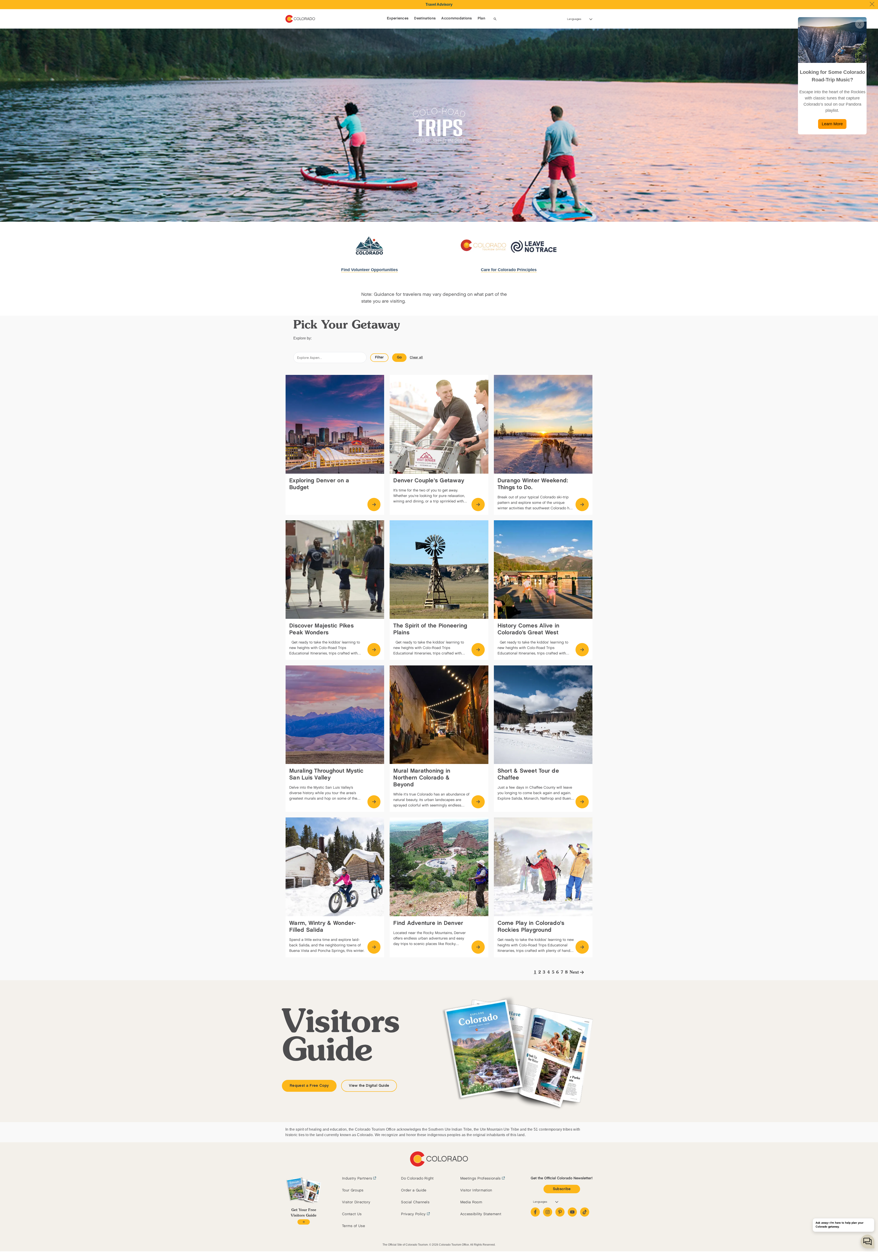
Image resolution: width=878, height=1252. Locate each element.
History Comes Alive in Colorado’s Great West (528, 629)
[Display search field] (495, 19)
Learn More (832, 124)
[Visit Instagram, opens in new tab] (547, 1212)
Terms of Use (353, 1226)
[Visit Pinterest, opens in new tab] (560, 1212)
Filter (379, 357)
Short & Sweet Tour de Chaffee (528, 774)
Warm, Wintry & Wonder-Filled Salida (322, 927)
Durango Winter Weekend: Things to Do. (533, 484)
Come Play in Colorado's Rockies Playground (531, 927)
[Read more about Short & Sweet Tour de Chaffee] (582, 802)
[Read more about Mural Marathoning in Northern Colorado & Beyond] (478, 802)
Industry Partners (357, 1178)
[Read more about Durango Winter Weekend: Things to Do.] (582, 504)
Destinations (425, 18)
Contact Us (351, 1214)
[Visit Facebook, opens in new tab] (535, 1212)
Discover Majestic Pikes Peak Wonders (321, 629)
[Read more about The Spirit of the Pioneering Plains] (478, 649)
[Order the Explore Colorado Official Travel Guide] (303, 1222)
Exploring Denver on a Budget (319, 484)
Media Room (471, 1202)
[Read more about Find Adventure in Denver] (478, 947)
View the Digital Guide (369, 1085)
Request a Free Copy (309, 1085)
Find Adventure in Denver (428, 923)
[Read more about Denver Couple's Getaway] (478, 504)
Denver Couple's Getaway (428, 480)
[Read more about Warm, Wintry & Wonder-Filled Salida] (374, 947)
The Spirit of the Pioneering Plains (430, 629)
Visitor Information (476, 1190)
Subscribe (562, 1189)
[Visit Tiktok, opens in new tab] (584, 1212)
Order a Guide (413, 1190)
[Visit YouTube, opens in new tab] (572, 1212)
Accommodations (456, 18)
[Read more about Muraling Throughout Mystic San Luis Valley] (374, 802)
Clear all (416, 357)
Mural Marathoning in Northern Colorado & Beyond (421, 777)
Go (399, 357)
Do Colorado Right (417, 1178)
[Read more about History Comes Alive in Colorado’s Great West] (582, 649)
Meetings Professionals (480, 1178)
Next (574, 972)
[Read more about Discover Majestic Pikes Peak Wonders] (374, 649)
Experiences (398, 18)
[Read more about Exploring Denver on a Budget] (374, 504)
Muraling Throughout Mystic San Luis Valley (326, 774)
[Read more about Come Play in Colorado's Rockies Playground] (582, 947)
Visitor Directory (356, 1202)
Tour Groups (353, 1190)
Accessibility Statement (480, 1214)
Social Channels (415, 1202)
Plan (481, 18)
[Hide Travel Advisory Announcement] (872, 4)
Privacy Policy (413, 1214)
